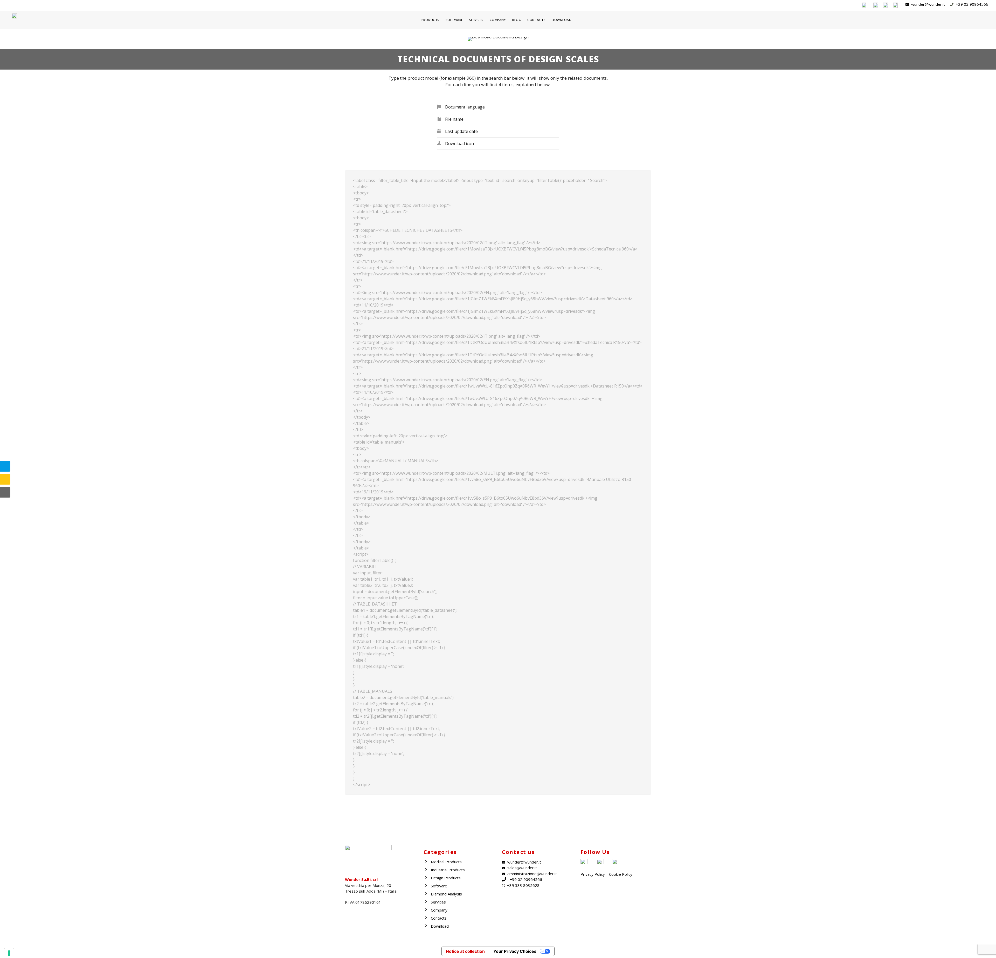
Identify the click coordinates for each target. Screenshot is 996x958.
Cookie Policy (620, 874)
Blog (516, 20)
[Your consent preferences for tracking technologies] (9, 953)
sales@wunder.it (522, 867)
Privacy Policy (592, 874)
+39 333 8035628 (523, 885)
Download (561, 20)
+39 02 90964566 (526, 879)
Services (476, 20)
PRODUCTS (430, 20)
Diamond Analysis (446, 893)
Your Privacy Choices (514, 951)
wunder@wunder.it (524, 862)
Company (498, 20)
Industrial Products (448, 869)
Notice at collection (465, 951)
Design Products (446, 877)
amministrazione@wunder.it (532, 873)
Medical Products (446, 861)
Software (454, 20)
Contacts (536, 20)
